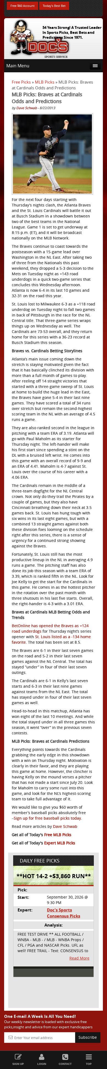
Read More (79, 958)
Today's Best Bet (54, 6)
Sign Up (18, 1063)
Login (41, 1063)
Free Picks (21, 82)
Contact (65, 1063)
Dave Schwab (26, 108)
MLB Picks (44, 82)
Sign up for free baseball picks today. (48, 818)
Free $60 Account (22, 6)
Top (89, 1063)
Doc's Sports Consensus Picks (63, 913)
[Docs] (39, 37)
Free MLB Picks (57, 834)
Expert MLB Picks (59, 842)
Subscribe (87, 1037)
